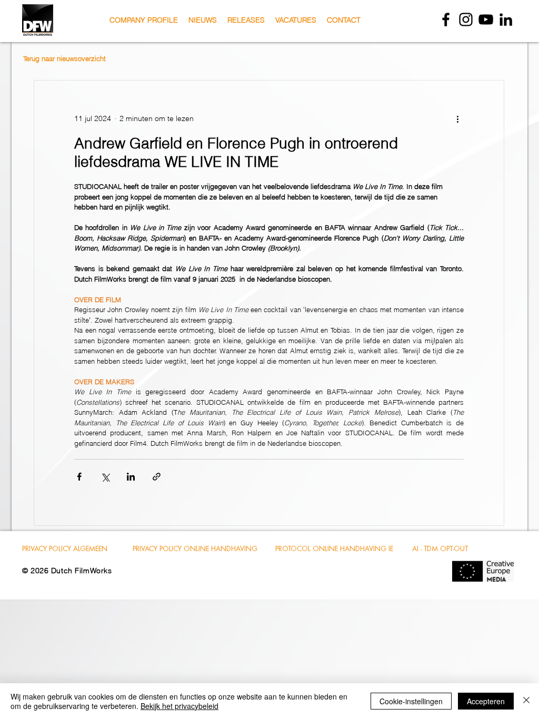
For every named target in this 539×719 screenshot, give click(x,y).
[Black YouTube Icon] (486, 19)
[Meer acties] (457, 118)
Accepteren (486, 701)
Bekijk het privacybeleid (179, 706)
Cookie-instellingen (411, 701)
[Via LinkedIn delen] (131, 477)
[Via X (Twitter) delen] (105, 477)
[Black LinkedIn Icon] (506, 19)
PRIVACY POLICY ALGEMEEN (64, 548)
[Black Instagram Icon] (466, 19)
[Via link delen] (157, 477)
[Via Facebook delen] (79, 477)
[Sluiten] (526, 701)
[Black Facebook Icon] (446, 19)
